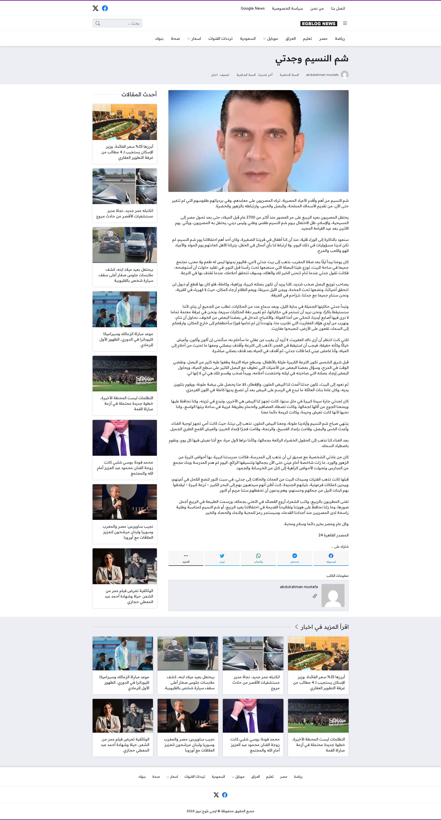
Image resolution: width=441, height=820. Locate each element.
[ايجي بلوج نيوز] (318, 23)
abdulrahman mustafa (322, 75)
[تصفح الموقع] (345, 23)
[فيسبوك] (105, 8)
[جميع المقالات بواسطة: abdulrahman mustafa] (333, 595)
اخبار (214, 75)
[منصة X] (95, 8)
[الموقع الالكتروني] (315, 596)
